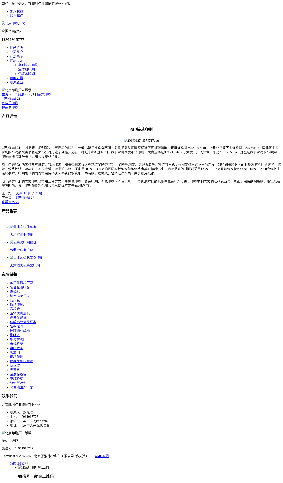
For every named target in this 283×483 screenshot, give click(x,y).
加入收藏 (16, 11)
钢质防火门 (18, 339)
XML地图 (102, 456)
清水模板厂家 (20, 296)
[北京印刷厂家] (13, 23)
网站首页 (16, 47)
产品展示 (16, 60)
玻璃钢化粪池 (20, 330)
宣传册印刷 (26, 69)
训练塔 (15, 335)
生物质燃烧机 (20, 313)
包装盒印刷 (26, 73)
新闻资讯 (16, 78)
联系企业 (16, 82)
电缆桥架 (16, 343)
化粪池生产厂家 (21, 387)
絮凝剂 (15, 352)
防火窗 (15, 365)
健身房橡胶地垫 (21, 361)
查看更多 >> (10, 202)
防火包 (15, 300)
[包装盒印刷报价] (23, 242)
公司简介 (16, 52)
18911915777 (19, 463)
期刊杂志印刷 (28, 65)
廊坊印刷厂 (18, 304)
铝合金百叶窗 (20, 287)
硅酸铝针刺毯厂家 (23, 322)
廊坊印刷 (16, 357)
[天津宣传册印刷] (23, 227)
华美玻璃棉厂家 (21, 283)
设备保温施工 (20, 317)
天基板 (15, 370)
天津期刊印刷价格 (29, 193)
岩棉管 (15, 309)
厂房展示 (16, 56)
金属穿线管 (18, 374)
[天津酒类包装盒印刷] (26, 257)
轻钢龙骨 (16, 326)
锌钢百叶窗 (18, 383)
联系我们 (16, 15)
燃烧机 (15, 291)
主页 (5, 94)
